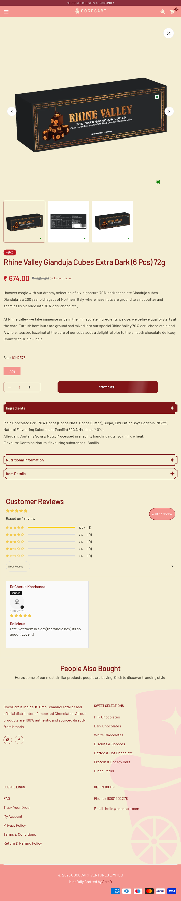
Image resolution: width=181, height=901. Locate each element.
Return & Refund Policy (23, 843)
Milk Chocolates (107, 717)
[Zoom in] (168, 33)
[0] (172, 11)
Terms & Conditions (20, 834)
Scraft (107, 881)
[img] (47, 615)
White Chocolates (108, 735)
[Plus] (29, 387)
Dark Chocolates (107, 726)
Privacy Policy (15, 825)
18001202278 (117, 798)
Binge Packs (104, 770)
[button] (169, 111)
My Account (13, 816)
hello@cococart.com (122, 808)
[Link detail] (8, 740)
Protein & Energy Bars (112, 761)
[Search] (162, 11)
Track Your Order (17, 807)
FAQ (7, 798)
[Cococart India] (90, 11)
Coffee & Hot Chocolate (113, 753)
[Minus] (9, 387)
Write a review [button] (162, 514)
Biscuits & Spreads (109, 744)
